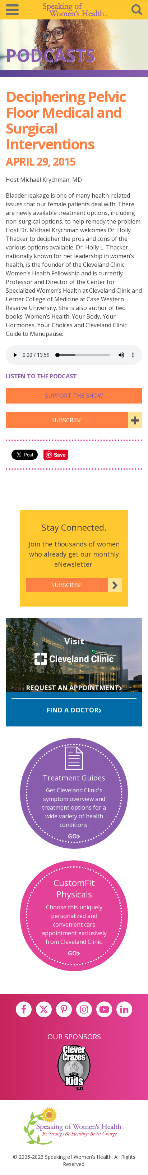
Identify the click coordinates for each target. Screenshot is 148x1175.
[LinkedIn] (124, 1009)
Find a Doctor (72, 710)
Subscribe (66, 420)
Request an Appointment (72, 687)
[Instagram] (84, 1009)
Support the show (74, 396)
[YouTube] (104, 1009)
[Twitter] (44, 1009)
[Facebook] (24, 1009)
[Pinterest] (64, 1009)
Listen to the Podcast (41, 376)
